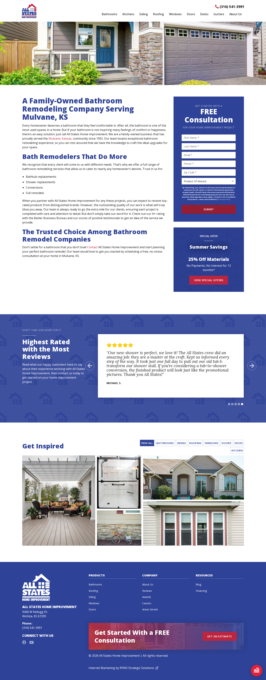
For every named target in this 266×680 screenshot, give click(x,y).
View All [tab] (147, 443)
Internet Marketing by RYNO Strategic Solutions (123, 668)
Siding (143, 14)
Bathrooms (109, 14)
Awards (146, 597)
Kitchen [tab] (237, 450)
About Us (235, 14)
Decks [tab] (239, 443)
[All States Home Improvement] (29, 11)
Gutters (219, 14)
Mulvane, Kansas (59, 138)
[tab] (229, 404)
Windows (175, 14)
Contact (92, 247)
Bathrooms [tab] (165, 443)
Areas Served (150, 609)
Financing (201, 590)
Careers (146, 603)
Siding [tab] (181, 443)
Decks (204, 14)
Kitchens (128, 14)
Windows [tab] (211, 443)
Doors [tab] (226, 443)
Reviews (147, 590)
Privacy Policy (224, 199)
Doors (191, 14)
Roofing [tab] (195, 443)
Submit (209, 209)
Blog (198, 584)
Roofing (158, 14)
